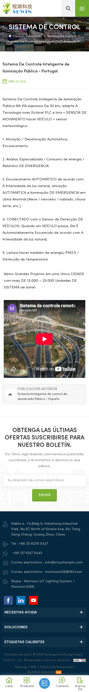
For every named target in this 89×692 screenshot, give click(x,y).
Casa (16, 36)
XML (34, 667)
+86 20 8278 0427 (33, 543)
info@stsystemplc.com (64, 562)
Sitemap (21, 667)
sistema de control (61, 36)
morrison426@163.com (63, 572)
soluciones (34, 36)
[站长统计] (79, 660)
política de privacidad (56, 667)
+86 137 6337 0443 (27, 553)
